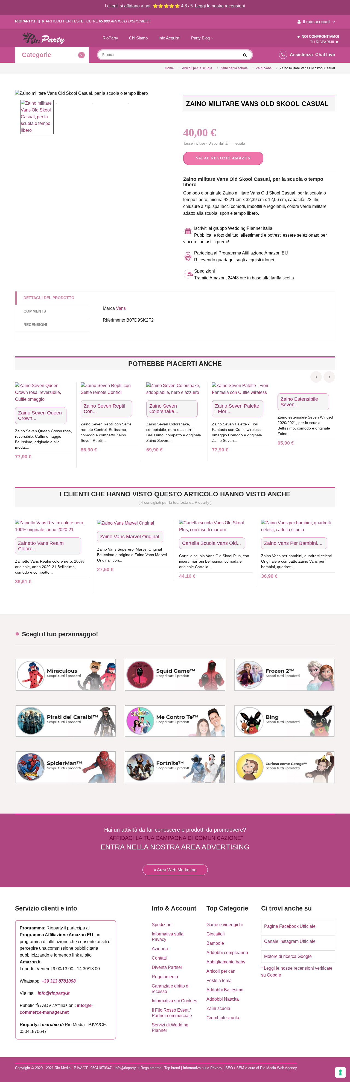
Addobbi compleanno (227, 952)
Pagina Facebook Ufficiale (290, 926)
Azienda (160, 948)
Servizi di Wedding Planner (170, 1028)
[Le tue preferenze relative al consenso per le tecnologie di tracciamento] (340, 1072)
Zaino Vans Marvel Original (129, 536)
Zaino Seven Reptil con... (104, 408)
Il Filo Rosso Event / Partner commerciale (172, 1013)
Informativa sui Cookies (174, 1000)
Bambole (215, 943)
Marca (109, 308)
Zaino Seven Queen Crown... (40, 415)
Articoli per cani (221, 971)
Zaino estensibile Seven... (299, 401)
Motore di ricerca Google (288, 956)
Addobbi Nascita (222, 999)
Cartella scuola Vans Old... (211, 543)
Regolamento (165, 976)
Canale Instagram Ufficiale (290, 941)
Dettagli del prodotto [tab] (49, 298)
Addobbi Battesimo (224, 989)
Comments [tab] (35, 311)
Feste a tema (219, 980)
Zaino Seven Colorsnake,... (164, 408)
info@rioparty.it (53, 993)
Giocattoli (215, 934)
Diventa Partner (167, 967)
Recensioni (35, 324)
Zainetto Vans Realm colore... (41, 545)
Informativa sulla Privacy (167, 937)
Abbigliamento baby (225, 962)
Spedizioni (162, 924)
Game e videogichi (224, 924)
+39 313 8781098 (59, 981)
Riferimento (114, 320)
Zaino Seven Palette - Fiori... (237, 408)
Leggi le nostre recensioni (220, 6)
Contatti (159, 958)
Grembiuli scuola (222, 1017)
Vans (121, 308)
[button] (223, 158)
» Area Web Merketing (175, 870)
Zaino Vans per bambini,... (293, 543)
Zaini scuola (218, 1008)
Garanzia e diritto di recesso (170, 989)
